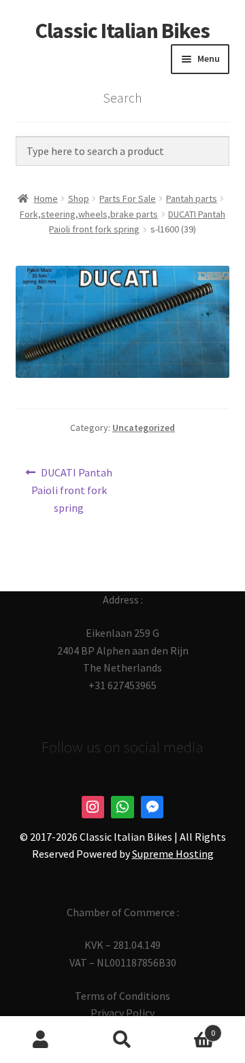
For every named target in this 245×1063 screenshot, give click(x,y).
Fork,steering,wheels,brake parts (89, 214)
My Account (41, 1040)
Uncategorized (143, 427)
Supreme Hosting (173, 853)
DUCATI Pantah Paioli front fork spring (71, 490)
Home (46, 198)
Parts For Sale (127, 198)
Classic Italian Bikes (122, 30)
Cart (189, 1028)
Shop (78, 198)
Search (122, 1040)
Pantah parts (191, 198)
